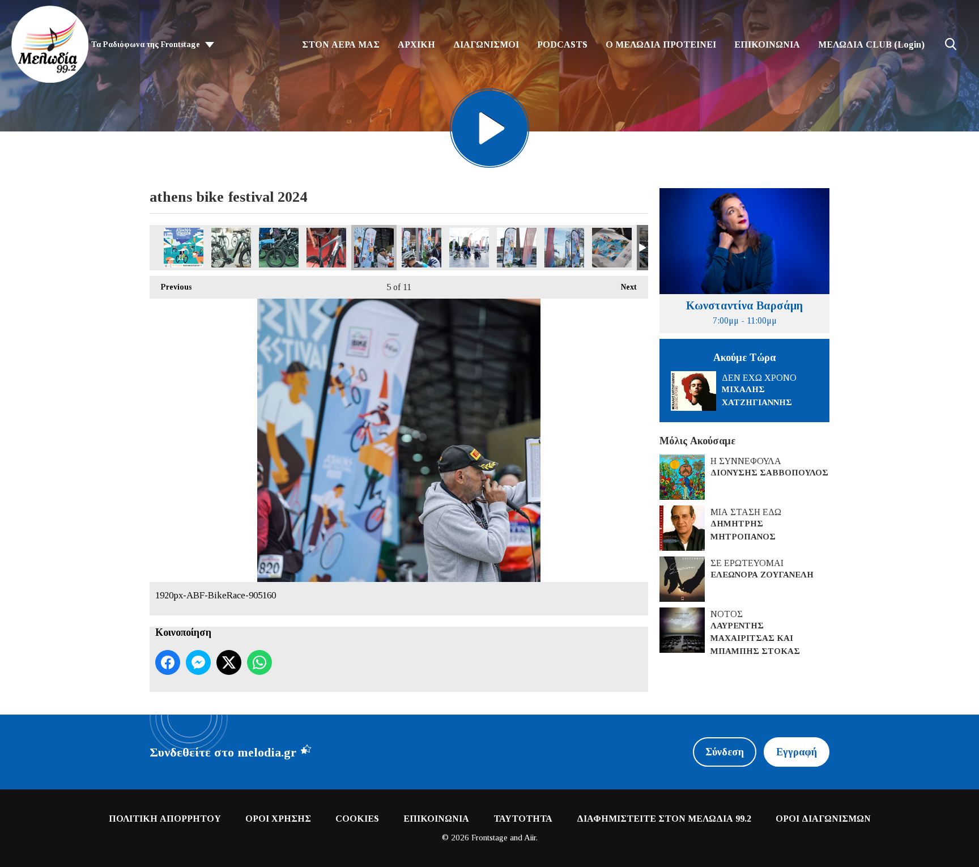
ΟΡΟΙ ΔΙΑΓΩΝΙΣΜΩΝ (823, 818)
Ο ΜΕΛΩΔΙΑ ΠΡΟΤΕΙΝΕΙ (661, 44)
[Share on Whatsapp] (259, 662)
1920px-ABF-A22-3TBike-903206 (326, 247)
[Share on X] (228, 662)
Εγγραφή (796, 752)
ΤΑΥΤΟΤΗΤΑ (522, 818)
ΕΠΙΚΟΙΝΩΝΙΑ (767, 44)
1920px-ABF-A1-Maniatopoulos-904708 (231, 247)
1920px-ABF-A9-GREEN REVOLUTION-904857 (279, 247)
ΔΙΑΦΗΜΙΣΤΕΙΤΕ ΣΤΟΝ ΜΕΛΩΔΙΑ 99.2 (664, 818)
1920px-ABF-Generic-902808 (517, 247)
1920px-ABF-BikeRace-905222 (421, 247)
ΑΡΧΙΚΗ (416, 44)
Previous (170, 287)
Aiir (530, 837)
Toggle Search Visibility (950, 44)
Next (623, 287)
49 (183, 247)
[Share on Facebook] (167, 662)
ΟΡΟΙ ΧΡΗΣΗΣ (278, 818)
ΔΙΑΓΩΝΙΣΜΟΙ (486, 44)
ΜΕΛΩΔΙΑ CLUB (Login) (871, 44)
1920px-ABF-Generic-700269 (469, 247)
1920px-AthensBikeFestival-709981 (612, 247)
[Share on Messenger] (198, 662)
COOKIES (357, 818)
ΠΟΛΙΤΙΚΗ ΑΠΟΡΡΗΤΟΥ (165, 818)
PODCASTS (562, 44)
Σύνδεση (724, 752)
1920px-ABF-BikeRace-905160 (374, 247)
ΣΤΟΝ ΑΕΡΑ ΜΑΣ (341, 44)
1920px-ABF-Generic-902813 (564, 247)
